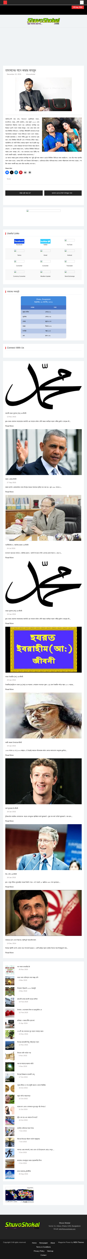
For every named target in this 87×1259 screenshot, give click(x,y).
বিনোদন (9, 179)
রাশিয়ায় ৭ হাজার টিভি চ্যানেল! (25, 1020)
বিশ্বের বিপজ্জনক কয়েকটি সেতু (26, 1074)
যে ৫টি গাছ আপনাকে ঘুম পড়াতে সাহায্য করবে (30, 1031)
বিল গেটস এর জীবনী (11, 874)
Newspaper (43, 1243)
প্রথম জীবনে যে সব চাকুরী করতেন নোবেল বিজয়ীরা (31, 1085)
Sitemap (50, 1251)
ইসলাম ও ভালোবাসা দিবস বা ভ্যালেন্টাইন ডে (29, 1010)
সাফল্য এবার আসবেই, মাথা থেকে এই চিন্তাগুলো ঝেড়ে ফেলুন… (35, 1150)
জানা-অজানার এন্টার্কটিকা (24, 1171)
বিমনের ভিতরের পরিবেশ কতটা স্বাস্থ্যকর (28, 1139)
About (53, 1243)
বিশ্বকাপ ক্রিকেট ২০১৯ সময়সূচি (26, 988)
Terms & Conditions (43, 1247)
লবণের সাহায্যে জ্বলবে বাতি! (25, 1063)
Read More (9, 426)
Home (34, 1243)
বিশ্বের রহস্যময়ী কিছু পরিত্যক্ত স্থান (28, 1042)
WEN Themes (78, 1242)
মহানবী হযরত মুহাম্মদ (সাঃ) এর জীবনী (15, 413)
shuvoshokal (30, 74)
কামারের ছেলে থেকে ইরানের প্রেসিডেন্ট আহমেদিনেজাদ (20, 940)
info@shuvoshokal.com (67, 1229)
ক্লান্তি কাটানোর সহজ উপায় (25, 1128)
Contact (43, 1255)
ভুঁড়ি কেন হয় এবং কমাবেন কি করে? (27, 1117)
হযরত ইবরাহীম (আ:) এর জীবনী (14, 677)
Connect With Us (15, 347)
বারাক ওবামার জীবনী (10, 479)
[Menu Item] (41, 12)
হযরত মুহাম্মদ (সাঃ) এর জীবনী (13, 611)
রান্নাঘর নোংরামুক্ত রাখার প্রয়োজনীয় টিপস (29, 1160)
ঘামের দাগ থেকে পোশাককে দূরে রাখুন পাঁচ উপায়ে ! (31, 1107)
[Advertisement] (43, 45)
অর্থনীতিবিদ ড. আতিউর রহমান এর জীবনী (16, 545)
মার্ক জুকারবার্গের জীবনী (11, 808)
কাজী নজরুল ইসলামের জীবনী (13, 742)
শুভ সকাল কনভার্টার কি (23, 967)
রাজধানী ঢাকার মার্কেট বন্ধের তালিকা (27, 999)
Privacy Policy (39, 1251)
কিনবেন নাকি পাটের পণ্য (24, 1053)
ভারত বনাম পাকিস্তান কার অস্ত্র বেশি (27, 977)
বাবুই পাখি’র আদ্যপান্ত (23, 1096)
